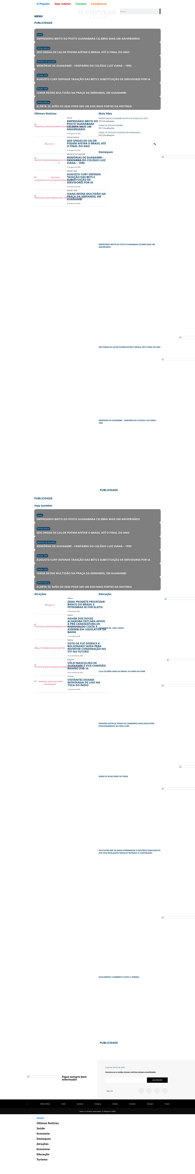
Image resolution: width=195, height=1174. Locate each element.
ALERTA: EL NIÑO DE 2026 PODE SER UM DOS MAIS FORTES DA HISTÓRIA (84, 106)
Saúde (64, 1104)
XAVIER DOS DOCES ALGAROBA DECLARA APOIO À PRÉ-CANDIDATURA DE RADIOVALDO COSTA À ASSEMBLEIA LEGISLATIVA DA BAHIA (86, 625)
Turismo (167, 1104)
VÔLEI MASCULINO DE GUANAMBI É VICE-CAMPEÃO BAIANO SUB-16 (86, 665)
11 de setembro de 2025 (75, 656)
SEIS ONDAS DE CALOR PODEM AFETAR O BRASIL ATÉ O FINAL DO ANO (83, 52)
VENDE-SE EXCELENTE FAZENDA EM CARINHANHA (119, 132)
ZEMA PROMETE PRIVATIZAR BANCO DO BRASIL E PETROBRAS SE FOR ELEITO (86, 604)
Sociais (39, 35)
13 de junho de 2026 (73, 636)
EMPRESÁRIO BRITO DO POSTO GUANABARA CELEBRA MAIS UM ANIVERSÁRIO (88, 38)
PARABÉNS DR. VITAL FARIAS (111, 628)
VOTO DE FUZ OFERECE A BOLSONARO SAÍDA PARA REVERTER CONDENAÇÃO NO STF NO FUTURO (86, 647)
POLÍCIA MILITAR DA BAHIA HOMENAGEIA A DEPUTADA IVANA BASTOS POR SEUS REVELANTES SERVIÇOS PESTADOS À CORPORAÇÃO (129, 851)
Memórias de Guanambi (46, 62)
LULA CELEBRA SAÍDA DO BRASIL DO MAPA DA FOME (122, 671)
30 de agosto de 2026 (73, 187)
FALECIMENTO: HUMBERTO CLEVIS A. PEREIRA (119, 977)
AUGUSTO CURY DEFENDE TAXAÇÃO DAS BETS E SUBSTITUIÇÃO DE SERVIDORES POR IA (93, 79)
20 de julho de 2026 (73, 611)
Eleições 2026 (42, 75)
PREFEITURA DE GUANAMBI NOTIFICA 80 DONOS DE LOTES (123, 118)
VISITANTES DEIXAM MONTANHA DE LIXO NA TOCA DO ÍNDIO (83, 682)
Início (27, 1104)
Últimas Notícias (43, 48)
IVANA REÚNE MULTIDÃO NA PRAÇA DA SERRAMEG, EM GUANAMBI (81, 93)
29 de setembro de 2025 (75, 673)
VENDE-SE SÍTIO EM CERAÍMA (111, 125)
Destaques (97, 1104)
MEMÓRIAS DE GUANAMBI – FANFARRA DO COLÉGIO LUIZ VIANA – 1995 (84, 65)
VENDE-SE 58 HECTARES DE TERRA (113, 776)
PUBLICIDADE (43, 23)
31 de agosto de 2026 (73, 133)
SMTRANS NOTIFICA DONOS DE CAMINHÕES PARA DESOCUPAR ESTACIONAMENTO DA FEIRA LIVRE (126, 724)
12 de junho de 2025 (73, 689)
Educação (150, 1104)
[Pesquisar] (160, 11)
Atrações (115, 1104)
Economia (80, 1104)
